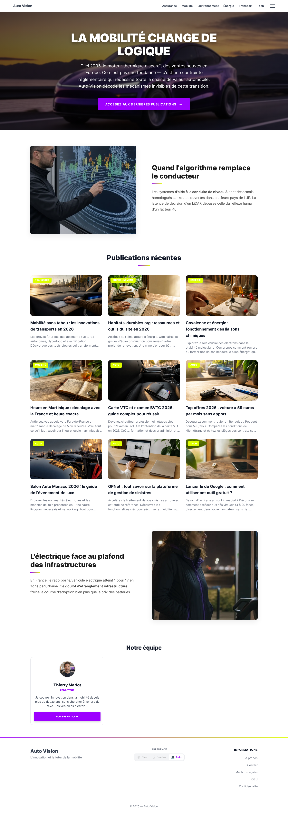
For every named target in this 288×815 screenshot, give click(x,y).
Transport (245, 5)
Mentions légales (246, 772)
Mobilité (187, 5)
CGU (254, 779)
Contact (252, 765)
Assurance (169, 5)
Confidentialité (248, 786)
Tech (260, 5)
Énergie (228, 5)
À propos (251, 758)
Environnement (208, 5)
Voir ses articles (67, 716)
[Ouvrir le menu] (272, 6)
